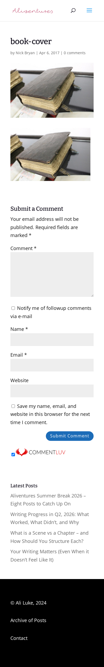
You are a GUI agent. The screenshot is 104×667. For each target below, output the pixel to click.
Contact (18, 638)
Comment (23, 248)
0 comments (75, 52)
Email (18, 355)
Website (19, 380)
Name (19, 329)
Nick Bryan (25, 52)
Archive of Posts (28, 620)
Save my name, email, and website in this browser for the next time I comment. (50, 414)
